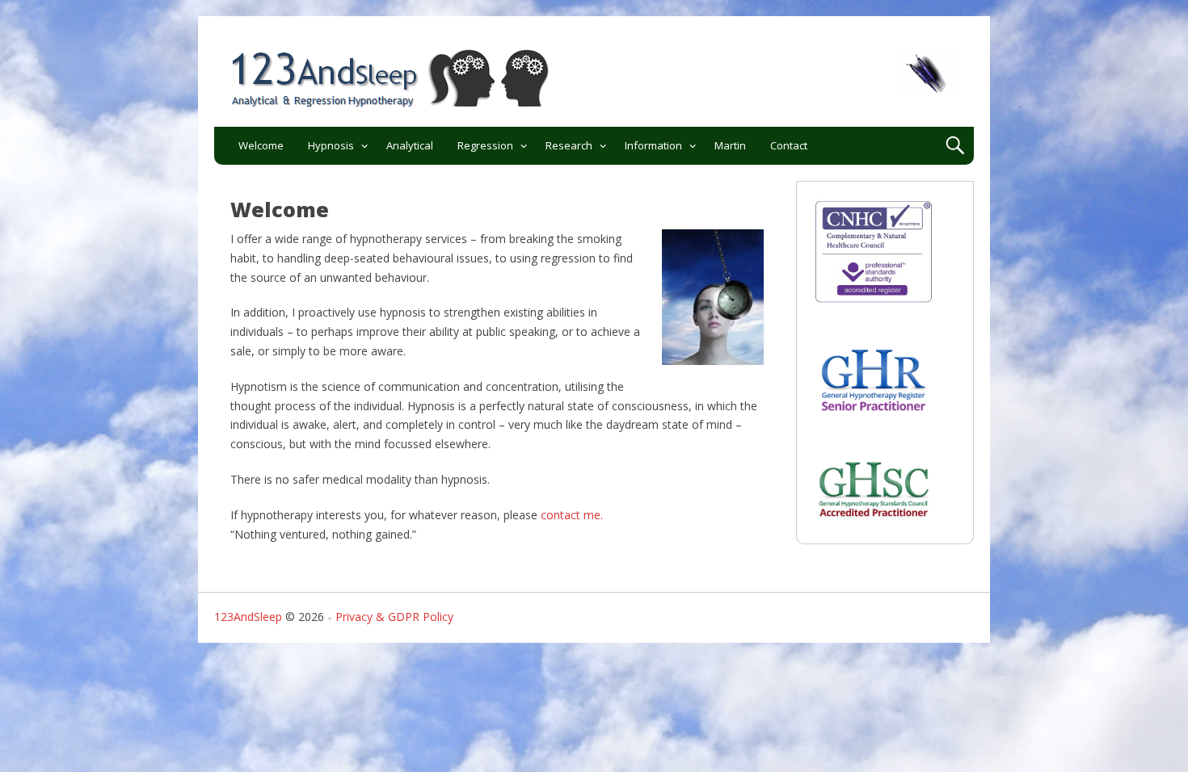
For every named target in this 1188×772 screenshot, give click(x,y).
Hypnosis (331, 145)
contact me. (572, 514)
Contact (788, 145)
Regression (485, 145)
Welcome (261, 145)
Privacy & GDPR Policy (394, 616)
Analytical (409, 145)
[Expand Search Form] (955, 146)
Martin (730, 145)
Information (653, 145)
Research (569, 145)
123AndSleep (248, 616)
